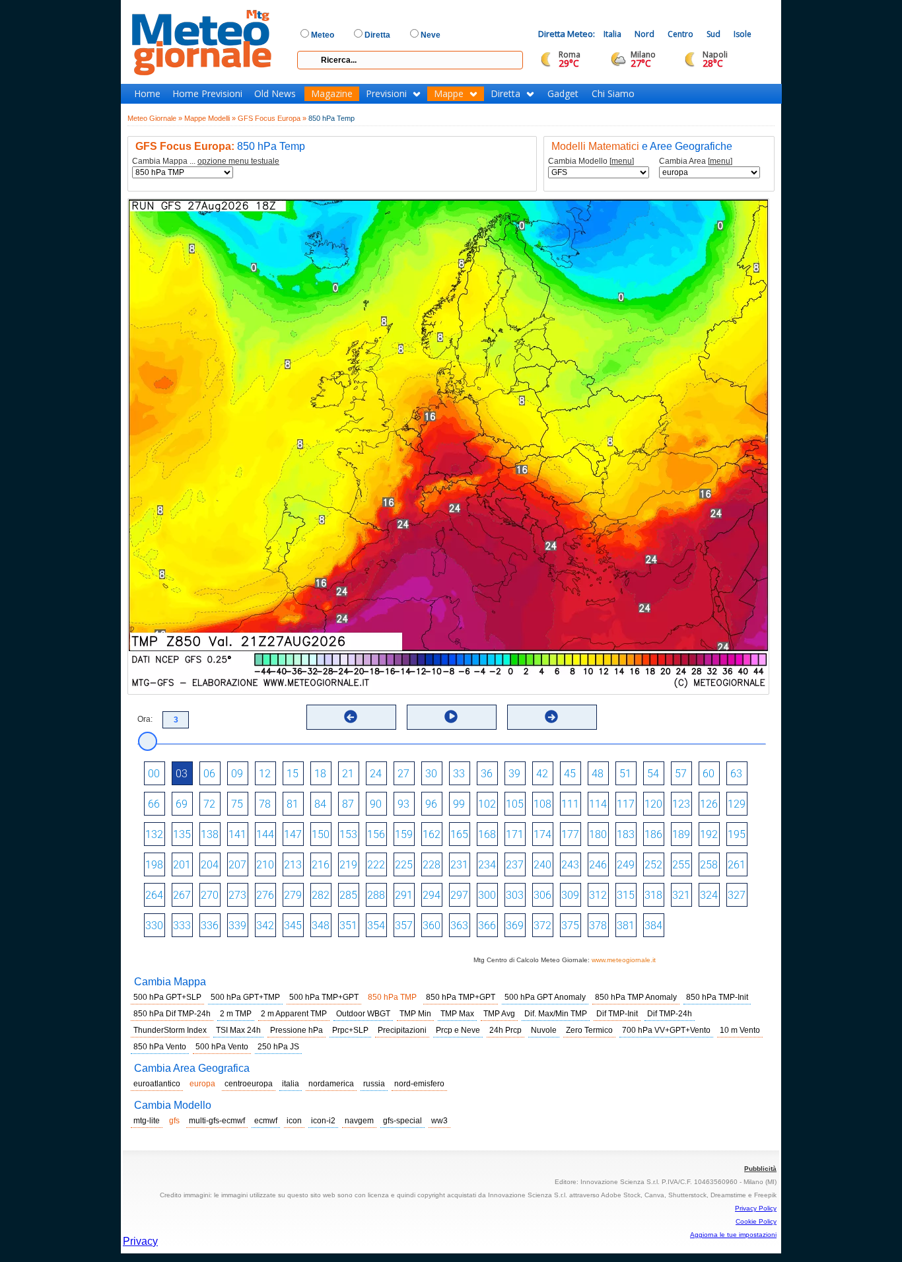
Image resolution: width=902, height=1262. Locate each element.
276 (265, 895)
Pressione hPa (296, 1030)
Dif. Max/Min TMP (555, 1013)
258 (709, 865)
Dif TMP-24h (669, 1013)
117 (626, 804)
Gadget (562, 93)
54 (653, 773)
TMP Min (415, 1013)
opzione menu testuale (238, 161)
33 (459, 773)
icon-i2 (323, 1120)
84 (320, 804)
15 (292, 773)
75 (237, 804)
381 (626, 925)
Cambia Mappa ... (205, 161)
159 (404, 834)
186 (653, 834)
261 (737, 865)
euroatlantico (156, 1083)
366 (487, 925)
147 (293, 834)
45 (570, 773)
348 (321, 925)
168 (487, 834)
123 (681, 804)
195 (737, 834)
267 (182, 895)
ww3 (439, 1120)
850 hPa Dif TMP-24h (172, 1013)
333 (182, 925)
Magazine (332, 93)
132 (154, 834)
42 (542, 773)
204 (210, 865)
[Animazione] (451, 716)
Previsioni (386, 93)
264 (154, 895)
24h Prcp (505, 1030)
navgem (359, 1120)
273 (237, 895)
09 (237, 773)
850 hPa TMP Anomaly (636, 997)
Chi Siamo (613, 93)
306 (542, 895)
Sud (713, 34)
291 (404, 895)
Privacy (140, 1241)
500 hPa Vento (221, 1046)
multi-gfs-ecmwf (217, 1120)
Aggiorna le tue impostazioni (733, 1234)
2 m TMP (236, 1013)
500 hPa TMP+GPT (324, 997)
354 (376, 925)
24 (376, 773)
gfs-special (402, 1120)
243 (570, 865)
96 (431, 804)
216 (321, 865)
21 (348, 773)
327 (737, 895)
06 (209, 773)
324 (709, 895)
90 (376, 804)
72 (209, 804)
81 (292, 804)
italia (290, 1083)
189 (681, 834)
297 (459, 895)
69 (182, 804)
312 (598, 895)
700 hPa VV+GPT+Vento (666, 1030)
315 (626, 895)
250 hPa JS (278, 1046)
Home (147, 93)
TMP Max (457, 1013)
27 (403, 773)
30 (431, 773)
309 (570, 895)
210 (265, 865)
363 (459, 925)
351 (348, 925)
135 (182, 834)
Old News (275, 93)
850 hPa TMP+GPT (460, 997)
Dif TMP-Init (617, 1013)
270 (210, 895)
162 (431, 834)
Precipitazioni (402, 1030)
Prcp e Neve (458, 1030)
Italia (612, 34)
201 (182, 865)
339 (237, 925)
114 (598, 804)
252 (653, 865)
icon (294, 1120)
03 (182, 773)
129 (737, 804)
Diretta (505, 93)
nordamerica (331, 1083)
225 (404, 865)
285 (348, 895)
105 (515, 804)
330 (154, 925)
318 (653, 895)
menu (621, 161)
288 (376, 895)
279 (293, 895)
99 (459, 804)
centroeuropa (249, 1083)
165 (459, 834)
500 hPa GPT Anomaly (545, 997)
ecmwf (265, 1120)
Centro (680, 34)
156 (376, 834)
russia (374, 1083)
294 (431, 895)
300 (487, 895)
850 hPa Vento (159, 1046)
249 (626, 865)
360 (431, 925)
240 (542, 865)
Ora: (145, 719)
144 (265, 834)
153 (348, 834)
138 (210, 834)
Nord (644, 34)
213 (293, 865)
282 (321, 895)
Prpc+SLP (350, 1030)
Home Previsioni (207, 93)
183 (626, 834)
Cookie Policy (756, 1221)
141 (237, 834)
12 (265, 773)
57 (681, 773)
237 (515, 865)
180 (598, 834)
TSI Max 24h (238, 1030)
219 (348, 865)
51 (625, 773)
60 (708, 773)
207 (237, 865)
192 (709, 834)
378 (598, 925)
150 (321, 834)
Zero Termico (589, 1030)
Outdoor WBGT (363, 1013)
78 (265, 804)
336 (210, 925)
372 (542, 925)
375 (570, 925)
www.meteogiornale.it (624, 960)
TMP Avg (499, 1013)
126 (709, 804)
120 (653, 804)
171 (515, 834)
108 (542, 804)
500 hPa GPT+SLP (167, 997)
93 (403, 804)
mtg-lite (146, 1120)
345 (293, 925)
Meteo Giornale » (154, 118)
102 (487, 804)
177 (570, 834)
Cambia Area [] (695, 161)
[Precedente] (350, 716)
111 (570, 804)
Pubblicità (760, 1168)
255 (681, 865)
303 (515, 895)
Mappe (449, 93)
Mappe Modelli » (210, 118)
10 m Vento (740, 1030)
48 (598, 773)
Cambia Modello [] (591, 161)
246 (598, 865)
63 (736, 773)
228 (431, 865)
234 (487, 865)
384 (653, 925)
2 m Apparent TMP (294, 1013)
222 (376, 865)
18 (320, 773)
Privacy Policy (756, 1208)
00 (154, 773)
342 (265, 925)
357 (404, 925)
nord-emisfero (419, 1083)
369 (515, 925)
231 (459, 865)
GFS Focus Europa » (272, 118)
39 (514, 773)
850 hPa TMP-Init (717, 997)
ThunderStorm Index (170, 1030)
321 (681, 895)
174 (542, 834)
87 (348, 804)
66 (154, 804)
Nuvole (544, 1030)
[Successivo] (551, 716)
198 (154, 865)
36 (487, 773)
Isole (742, 34)
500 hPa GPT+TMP (245, 997)
